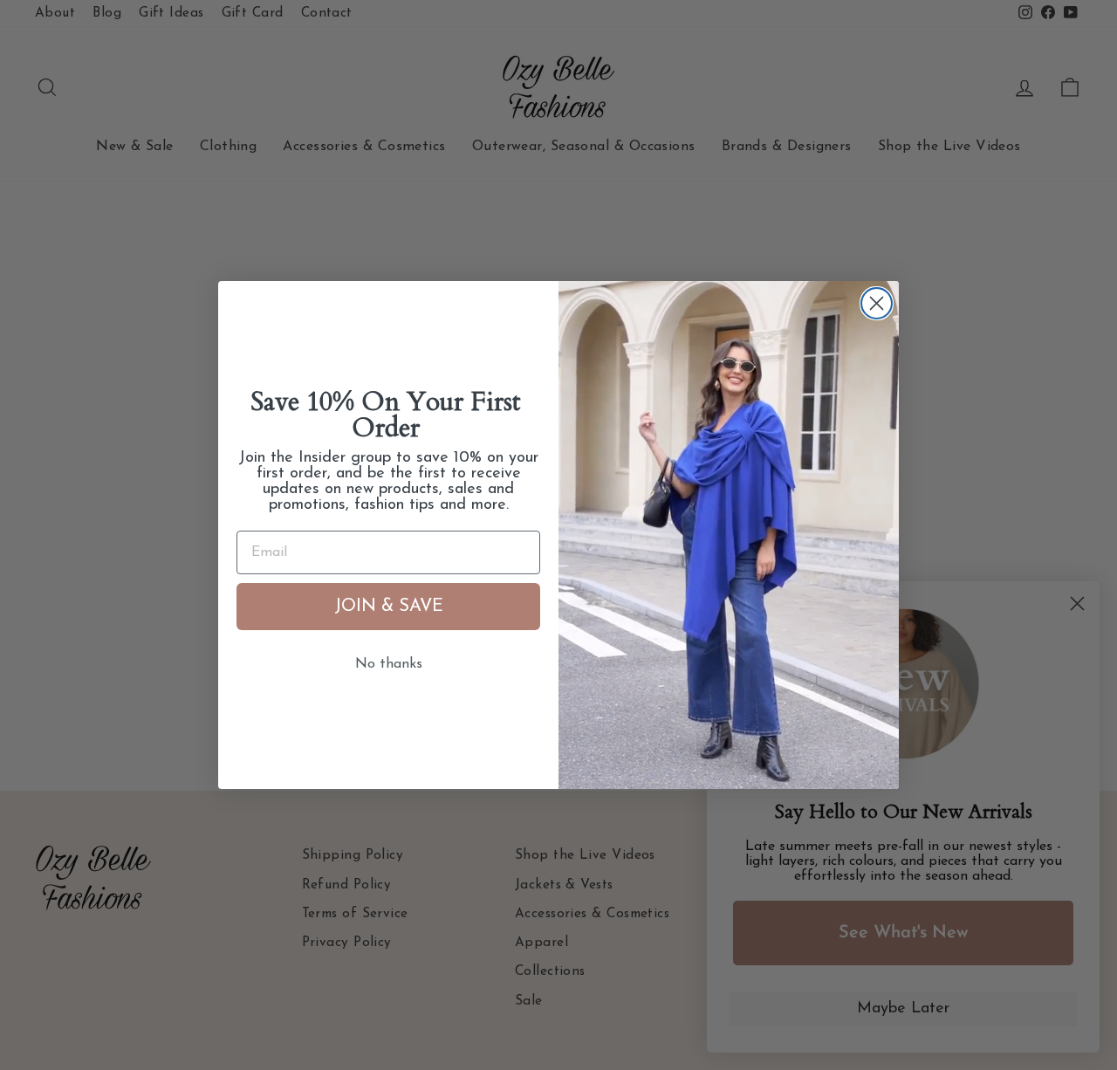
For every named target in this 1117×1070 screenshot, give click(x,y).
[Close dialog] (876, 303)
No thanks (388, 664)
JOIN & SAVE (388, 606)
